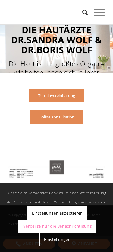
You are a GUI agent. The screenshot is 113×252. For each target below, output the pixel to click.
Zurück (5, 49)
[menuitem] (82, 12)
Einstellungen (57, 239)
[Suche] (82, 12)
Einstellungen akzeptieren (57, 213)
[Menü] (96, 12)
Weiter (107, 49)
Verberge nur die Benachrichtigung (57, 226)
